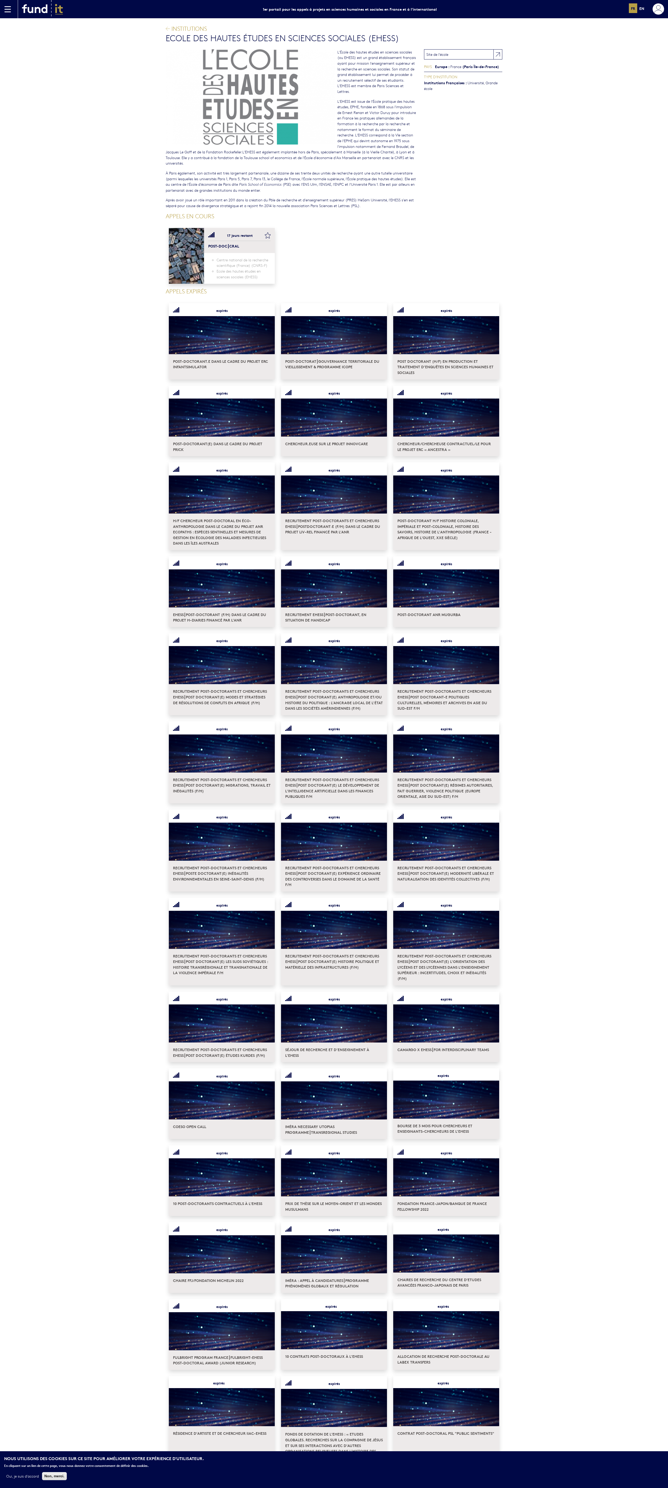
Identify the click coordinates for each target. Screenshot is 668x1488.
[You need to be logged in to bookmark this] (268, 311)
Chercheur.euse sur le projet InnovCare (326, 443)
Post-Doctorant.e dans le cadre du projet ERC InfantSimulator (220, 364)
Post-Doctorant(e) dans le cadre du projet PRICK (217, 446)
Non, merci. (54, 1476)
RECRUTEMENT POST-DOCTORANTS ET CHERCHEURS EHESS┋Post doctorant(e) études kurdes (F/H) (220, 1052)
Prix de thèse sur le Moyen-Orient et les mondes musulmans (333, 1206)
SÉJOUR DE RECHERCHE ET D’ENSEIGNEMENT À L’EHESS (327, 1052)
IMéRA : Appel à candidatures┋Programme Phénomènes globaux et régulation (327, 1283)
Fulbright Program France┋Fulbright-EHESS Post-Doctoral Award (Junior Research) (218, 1360)
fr (633, 8)
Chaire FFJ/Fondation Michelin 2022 (208, 1280)
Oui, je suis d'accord (22, 1475)
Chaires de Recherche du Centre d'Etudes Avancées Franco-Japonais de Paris (439, 1282)
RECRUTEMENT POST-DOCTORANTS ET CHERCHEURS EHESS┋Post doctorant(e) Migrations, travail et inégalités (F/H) (222, 785)
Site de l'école (437, 54)
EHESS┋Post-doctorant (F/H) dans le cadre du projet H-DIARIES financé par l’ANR (219, 617)
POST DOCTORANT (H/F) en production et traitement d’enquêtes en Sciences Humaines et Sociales (445, 366)
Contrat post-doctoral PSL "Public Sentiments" (445, 1433)
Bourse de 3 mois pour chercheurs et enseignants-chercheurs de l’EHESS (434, 1128)
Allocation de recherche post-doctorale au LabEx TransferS (443, 1359)
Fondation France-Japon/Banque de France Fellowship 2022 (442, 1206)
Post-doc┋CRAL (223, 246)
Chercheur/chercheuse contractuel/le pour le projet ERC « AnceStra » (444, 446)
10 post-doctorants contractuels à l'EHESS (217, 1203)
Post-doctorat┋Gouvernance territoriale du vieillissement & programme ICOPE (332, 364)
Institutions (188, 28)
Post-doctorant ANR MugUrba (429, 614)
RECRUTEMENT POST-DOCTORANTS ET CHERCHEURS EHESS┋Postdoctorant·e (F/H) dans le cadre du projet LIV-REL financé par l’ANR (332, 526)
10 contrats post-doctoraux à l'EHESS (324, 1356)
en (641, 8)
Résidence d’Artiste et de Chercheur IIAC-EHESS (219, 1433)
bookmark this (268, 235)
